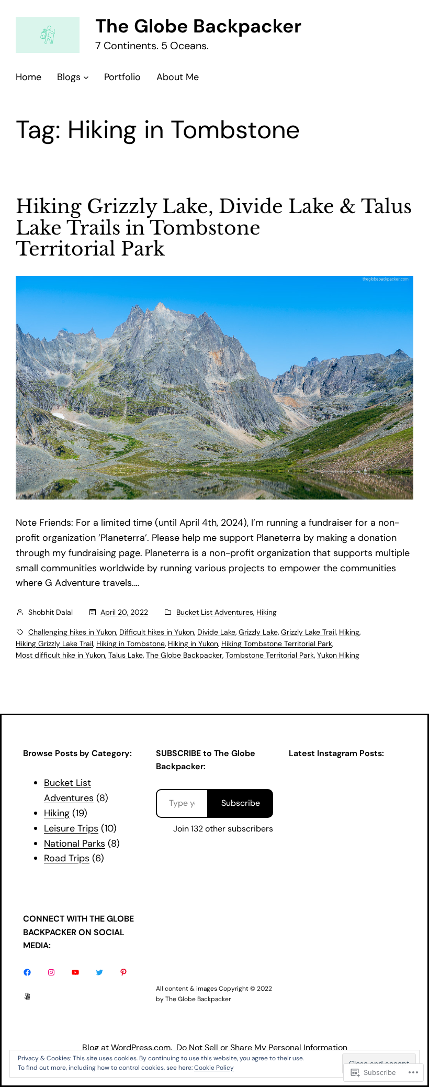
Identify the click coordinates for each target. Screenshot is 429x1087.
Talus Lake (125, 655)
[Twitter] (99, 972)
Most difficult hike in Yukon (60, 655)
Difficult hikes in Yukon (156, 632)
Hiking (266, 612)
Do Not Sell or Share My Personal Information (261, 1047)
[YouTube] (75, 972)
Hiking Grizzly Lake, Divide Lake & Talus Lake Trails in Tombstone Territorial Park (214, 228)
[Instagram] (51, 972)
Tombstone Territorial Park (269, 655)
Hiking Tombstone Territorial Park (276, 643)
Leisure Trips (71, 828)
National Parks (74, 843)
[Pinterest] (123, 972)
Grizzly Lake (258, 632)
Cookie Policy (214, 1067)
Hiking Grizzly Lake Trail (54, 643)
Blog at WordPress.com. (127, 1047)
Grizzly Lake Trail (308, 632)
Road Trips (66, 858)
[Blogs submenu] (86, 77)
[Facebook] (27, 972)
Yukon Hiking (338, 655)
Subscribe (240, 802)
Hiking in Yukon (193, 643)
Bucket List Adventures (214, 612)
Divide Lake (216, 632)
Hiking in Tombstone (130, 643)
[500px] (27, 996)
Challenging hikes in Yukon (72, 632)
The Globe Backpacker (198, 26)
